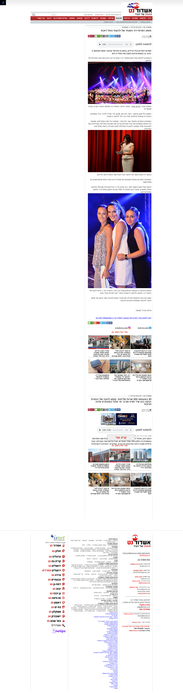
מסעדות (115, 547)
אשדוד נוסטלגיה (112, 586)
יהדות (100, 606)
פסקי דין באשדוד (112, 599)
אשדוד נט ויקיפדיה (112, 655)
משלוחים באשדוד (112, 632)
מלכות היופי (114, 679)
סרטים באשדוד (113, 611)
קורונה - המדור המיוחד (109, 600)
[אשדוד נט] (135, 548)
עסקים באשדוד (78, 611)
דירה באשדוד (113, 663)
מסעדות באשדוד (112, 633)
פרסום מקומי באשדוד (111, 623)
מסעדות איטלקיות (77, 548)
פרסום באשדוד (113, 654)
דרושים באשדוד (113, 645)
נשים (116, 606)
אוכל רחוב (106, 552)
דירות (87, 18)
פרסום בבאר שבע (112, 639)
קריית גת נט (114, 669)
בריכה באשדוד (113, 676)
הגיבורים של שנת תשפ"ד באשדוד (107, 579)
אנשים (85, 540)
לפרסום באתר (88, 15)
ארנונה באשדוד (113, 648)
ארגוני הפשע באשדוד (99, 545)
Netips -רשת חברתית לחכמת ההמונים (106, 652)
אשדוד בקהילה (112, 573)
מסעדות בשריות (113, 548)
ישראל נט (115, 615)
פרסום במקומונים (112, 629)
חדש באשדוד (97, 592)
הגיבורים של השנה (112, 565)
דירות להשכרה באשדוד (110, 636)
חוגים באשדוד (108, 22)
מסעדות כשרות (86, 551)
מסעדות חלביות (100, 548)
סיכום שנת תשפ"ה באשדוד (108, 603)
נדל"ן (83, 545)
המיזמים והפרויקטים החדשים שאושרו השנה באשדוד (101, 605)
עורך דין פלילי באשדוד (111, 666)
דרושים (95, 18)
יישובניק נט (114, 627)
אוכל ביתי (114, 549)
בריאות (94, 574)
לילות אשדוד (107, 571)
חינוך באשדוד (101, 611)
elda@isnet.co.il (144, 583)
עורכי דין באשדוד (99, 599)
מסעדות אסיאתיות (103, 549)
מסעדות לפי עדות (98, 551)
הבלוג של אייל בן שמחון (110, 585)
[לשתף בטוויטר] (111, 37)
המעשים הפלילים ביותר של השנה (95, 609)
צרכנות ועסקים (112, 591)
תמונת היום (96, 571)
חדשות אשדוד (112, 543)
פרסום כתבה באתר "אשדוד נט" (108, 621)
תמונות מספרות (100, 562)
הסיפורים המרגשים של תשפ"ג (94, 565)
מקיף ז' (115, 688)
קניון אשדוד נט (90, 611)
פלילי (89, 545)
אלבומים (114, 569)
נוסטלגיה (90, 562)
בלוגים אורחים (96, 585)
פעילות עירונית (102, 574)
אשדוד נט (147, 27)
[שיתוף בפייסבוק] (117, 37)
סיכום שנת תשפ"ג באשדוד (108, 563)
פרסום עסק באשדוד (111, 614)
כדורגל (89, 559)
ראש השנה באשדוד (104, 608)
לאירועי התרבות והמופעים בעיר (126, 22)
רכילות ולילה (113, 539)
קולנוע (79, 18)
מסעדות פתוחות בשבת (88, 549)
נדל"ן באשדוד (113, 612)
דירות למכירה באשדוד (111, 635)
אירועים (115, 571)
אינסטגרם (88, 571)
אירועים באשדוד (112, 644)
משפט (72, 18)
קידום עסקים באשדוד (111, 624)
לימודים (106, 592)
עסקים (103, 18)
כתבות (116, 562)
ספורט (135, 18)
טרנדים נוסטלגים (86, 588)
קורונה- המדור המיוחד (111, 602)
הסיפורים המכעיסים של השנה (106, 568)
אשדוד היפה (113, 574)
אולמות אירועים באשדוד (110, 661)
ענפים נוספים (113, 559)
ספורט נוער (103, 559)
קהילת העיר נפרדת (106, 576)
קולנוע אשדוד (113, 675)
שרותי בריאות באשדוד (111, 642)
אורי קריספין (133, 587)
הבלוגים (115, 583)
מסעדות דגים (89, 548)
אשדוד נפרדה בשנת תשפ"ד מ (83, 580)
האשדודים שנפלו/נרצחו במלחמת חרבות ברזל (103, 582)
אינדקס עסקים (82, 606)
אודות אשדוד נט (60, 18)
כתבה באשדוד (113, 660)
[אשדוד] (137, 16)
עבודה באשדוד (113, 658)
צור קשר (41, 18)
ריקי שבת (115, 681)
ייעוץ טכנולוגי (78, 605)
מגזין (116, 560)
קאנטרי (115, 685)
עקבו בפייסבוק (143, 328)
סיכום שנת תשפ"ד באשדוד (108, 577)
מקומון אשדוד (113, 630)
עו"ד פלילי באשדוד (112, 664)
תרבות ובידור (135, 27)
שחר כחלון (114, 684)
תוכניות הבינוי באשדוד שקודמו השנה (82, 579)
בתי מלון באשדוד (112, 626)
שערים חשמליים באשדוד (110, 651)
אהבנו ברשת (108, 606)
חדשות (143, 18)
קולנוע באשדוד (145, 22)
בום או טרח (107, 540)
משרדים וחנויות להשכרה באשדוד (107, 641)
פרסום (115, 672)
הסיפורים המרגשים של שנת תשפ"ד (106, 580)
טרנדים (96, 595)
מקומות (91, 540)
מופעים (125, 27)
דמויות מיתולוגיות (99, 588)
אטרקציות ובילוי (106, 595)
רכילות (127, 18)
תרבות (119, 18)
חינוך (49, 18)
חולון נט (115, 670)
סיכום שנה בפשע (92, 566)
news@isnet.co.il (144, 593)
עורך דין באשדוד (112, 667)
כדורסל (95, 559)
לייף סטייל (114, 594)
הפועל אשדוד (113, 687)
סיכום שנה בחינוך (105, 566)
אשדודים (99, 540)
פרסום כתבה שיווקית (111, 657)
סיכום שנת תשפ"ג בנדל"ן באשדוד (84, 568)
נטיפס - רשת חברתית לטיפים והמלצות (106, 617)
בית (149, 18)
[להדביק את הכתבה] (97, 323)
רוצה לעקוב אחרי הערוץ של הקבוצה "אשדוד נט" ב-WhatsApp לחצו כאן (123, 318)
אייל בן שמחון (113, 618)
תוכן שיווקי (114, 592)
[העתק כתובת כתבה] (104, 37)
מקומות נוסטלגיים (112, 588)
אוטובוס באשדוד (77, 609)
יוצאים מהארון (111, 542)
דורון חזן (115, 678)
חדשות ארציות (113, 545)
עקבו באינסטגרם (121, 328)
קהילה (111, 18)
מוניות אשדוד (113, 682)
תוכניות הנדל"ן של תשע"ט (87, 608)
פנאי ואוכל (92, 606)
